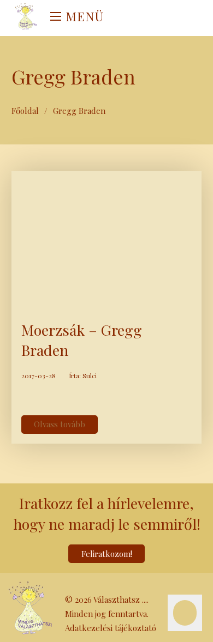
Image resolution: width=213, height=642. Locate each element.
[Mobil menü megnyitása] (55, 16)
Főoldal (25, 110)
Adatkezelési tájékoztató (110, 627)
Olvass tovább (59, 424)
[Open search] (120, 18)
